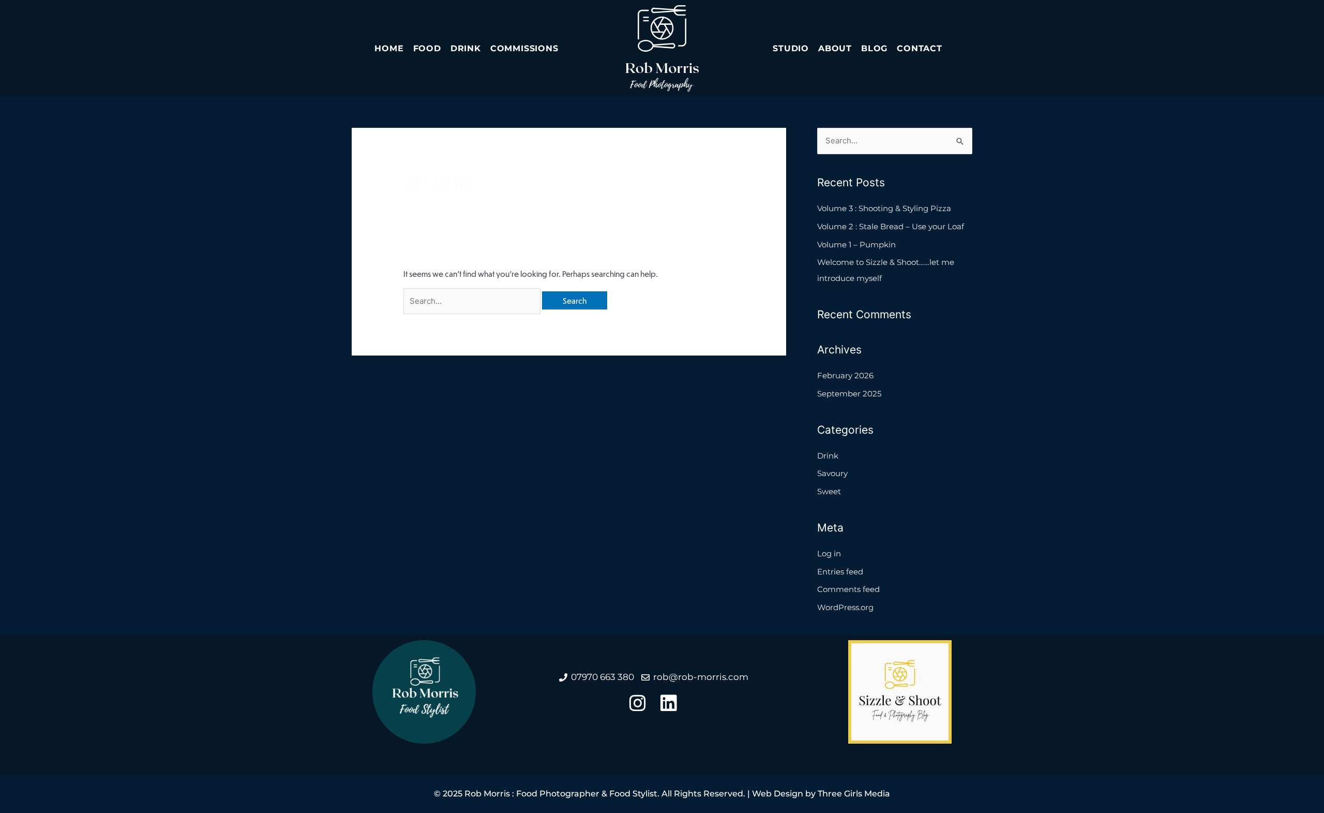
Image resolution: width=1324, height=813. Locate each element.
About (835, 48)
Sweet (829, 491)
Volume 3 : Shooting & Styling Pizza (884, 208)
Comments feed (848, 589)
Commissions (524, 48)
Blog (874, 48)
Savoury (832, 473)
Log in (829, 553)
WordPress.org (845, 607)
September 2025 (849, 393)
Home (388, 48)
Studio (791, 48)
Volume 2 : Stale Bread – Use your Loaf (890, 226)
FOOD (427, 48)
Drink (465, 48)
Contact (919, 48)
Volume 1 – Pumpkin (856, 244)
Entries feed (840, 572)
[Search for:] (472, 300)
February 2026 (845, 375)
